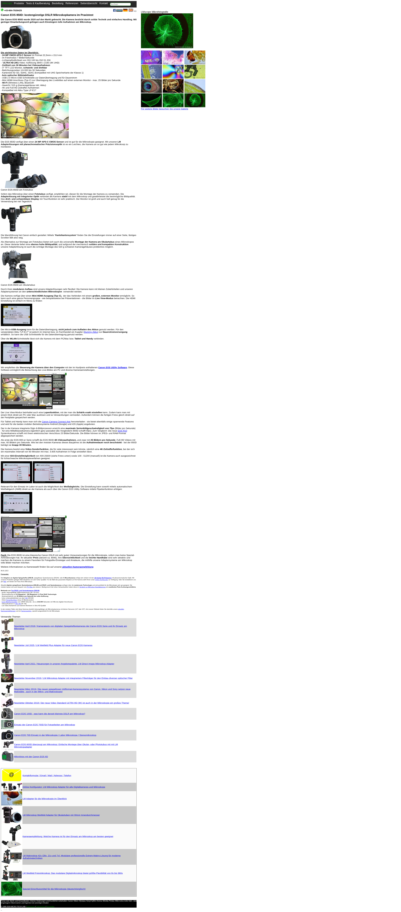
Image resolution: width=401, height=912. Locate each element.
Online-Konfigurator (101, 580)
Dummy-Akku (91, 332)
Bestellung (57, 3)
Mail (4, 581)
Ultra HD (18, 604)
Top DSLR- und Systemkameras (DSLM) (25, 590)
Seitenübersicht (88, 3)
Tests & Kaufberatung (38, 3)
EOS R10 (122, 431)
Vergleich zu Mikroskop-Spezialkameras (92, 587)
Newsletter (50, 907)
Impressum (31, 907)
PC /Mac (30, 587)
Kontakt (103, 3)
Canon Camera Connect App (56, 421)
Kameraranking (26, 611)
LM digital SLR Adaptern (103, 578)
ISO (26, 598)
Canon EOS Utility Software (112, 367)
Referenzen (71, 3)
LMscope (7, 3)
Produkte (19, 3)
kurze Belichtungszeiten (9, 602)
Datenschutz (40, 907)
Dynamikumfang (11, 600)
